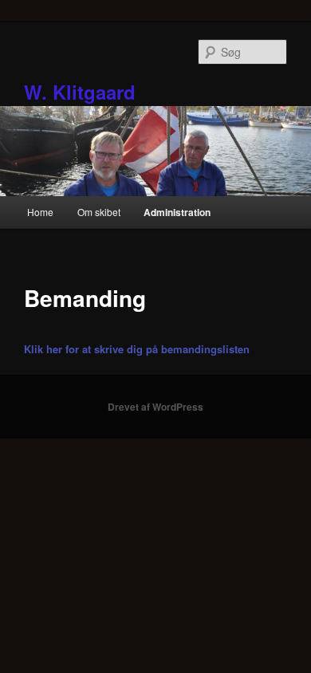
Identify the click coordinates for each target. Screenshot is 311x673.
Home (40, 211)
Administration (177, 212)
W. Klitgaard (80, 91)
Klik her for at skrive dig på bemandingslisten (137, 348)
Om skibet (98, 211)
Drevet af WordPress (155, 406)
